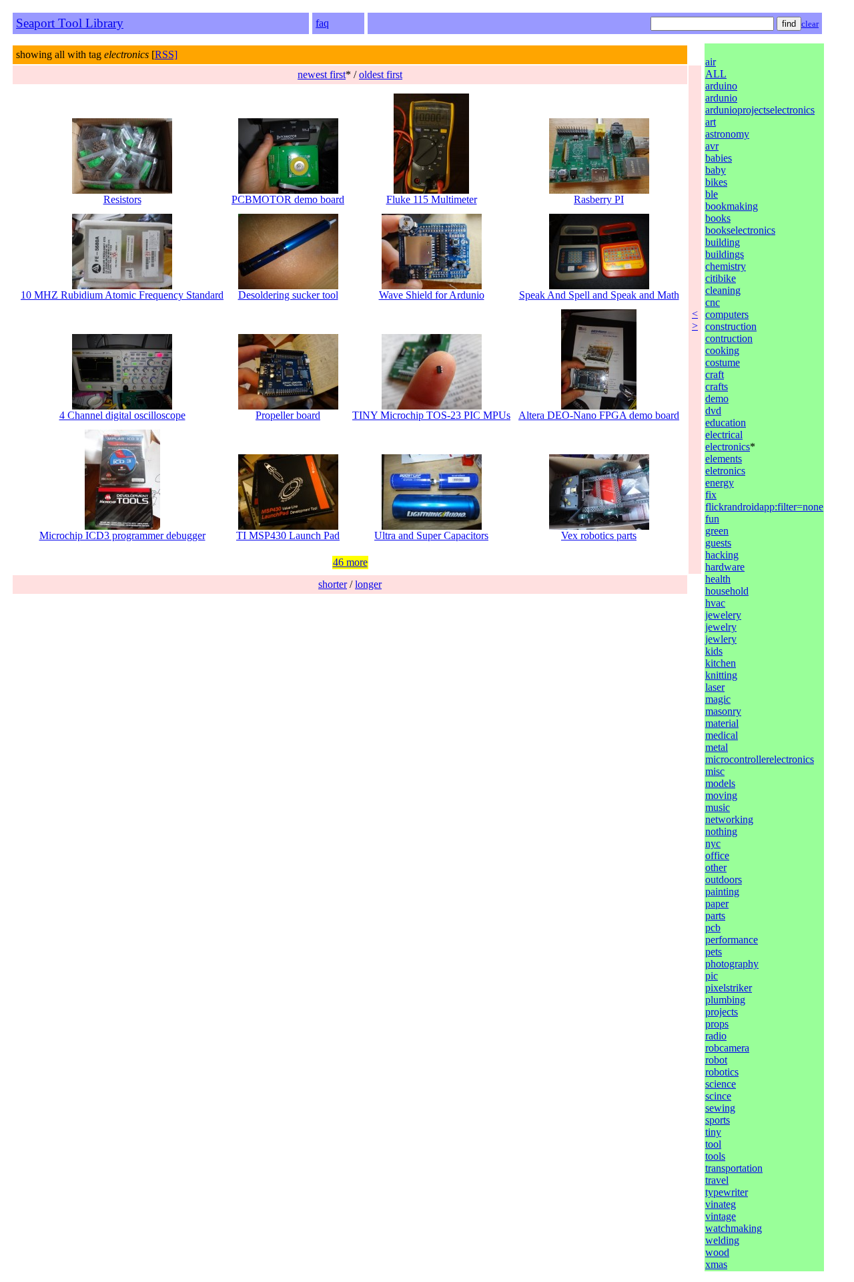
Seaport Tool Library (69, 23)
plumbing (725, 999)
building (722, 242)
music (717, 807)
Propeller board (288, 415)
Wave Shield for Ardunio (431, 295)
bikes (716, 182)
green (717, 530)
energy (719, 482)
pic (711, 975)
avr (712, 146)
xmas (716, 1264)
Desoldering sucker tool (288, 295)
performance (731, 939)
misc (715, 771)
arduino (721, 86)
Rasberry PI (599, 199)
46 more (350, 562)
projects (721, 1011)
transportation (734, 1168)
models (720, 783)
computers (727, 314)
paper (717, 903)
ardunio (721, 98)
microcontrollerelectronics (759, 759)
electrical (724, 434)
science (720, 1084)
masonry (723, 711)
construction (731, 326)
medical (721, 735)
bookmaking (731, 206)
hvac (715, 603)
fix (711, 494)
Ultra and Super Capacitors (431, 535)
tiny (713, 1132)
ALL (716, 73)
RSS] (166, 54)
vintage (720, 1216)
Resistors (122, 199)
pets (713, 951)
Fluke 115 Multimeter (431, 199)
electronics (727, 446)
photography (732, 963)
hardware (725, 567)
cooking (722, 350)
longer (368, 584)
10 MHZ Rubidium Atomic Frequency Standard (122, 295)
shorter (332, 584)
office (717, 855)
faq (322, 23)
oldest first (380, 74)
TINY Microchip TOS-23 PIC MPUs (431, 415)
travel (717, 1180)
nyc (713, 843)
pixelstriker (728, 987)
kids (714, 651)
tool (713, 1144)
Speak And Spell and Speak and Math (599, 295)
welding (722, 1240)
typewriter (726, 1192)
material (722, 723)
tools (715, 1156)
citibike (720, 278)
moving (721, 795)
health (718, 579)
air (710, 61)
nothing (721, 831)
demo (717, 398)
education (725, 422)
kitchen (720, 663)
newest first (322, 74)
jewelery (723, 615)
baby (715, 170)
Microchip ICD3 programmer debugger (122, 535)
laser (715, 687)
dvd (713, 410)
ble (711, 194)
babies (718, 158)
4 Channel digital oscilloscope (122, 415)
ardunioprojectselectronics (760, 110)
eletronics (725, 470)
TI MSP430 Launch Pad (288, 535)
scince (718, 1096)
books (718, 218)
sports (717, 1120)
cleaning (723, 290)
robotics (722, 1072)
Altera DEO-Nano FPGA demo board (598, 415)
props (717, 1023)
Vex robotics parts (598, 535)
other (716, 867)
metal (716, 747)
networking (729, 819)
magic (718, 699)
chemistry (725, 266)
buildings (724, 254)
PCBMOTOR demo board (288, 199)
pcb (713, 927)
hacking (722, 554)
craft (714, 374)
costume (722, 362)
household (727, 591)
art (710, 122)
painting (722, 891)
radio (716, 1035)
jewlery (721, 639)
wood (717, 1252)
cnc (712, 302)
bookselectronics (740, 230)
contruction (729, 338)
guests (718, 542)
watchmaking (733, 1228)
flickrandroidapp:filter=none (764, 506)
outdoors (723, 879)
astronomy (727, 134)
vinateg (720, 1204)
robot (716, 1060)
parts (715, 915)
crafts (716, 386)
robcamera (727, 1048)
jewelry (721, 627)
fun (712, 518)
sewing (720, 1108)
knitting (721, 675)
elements (723, 458)
